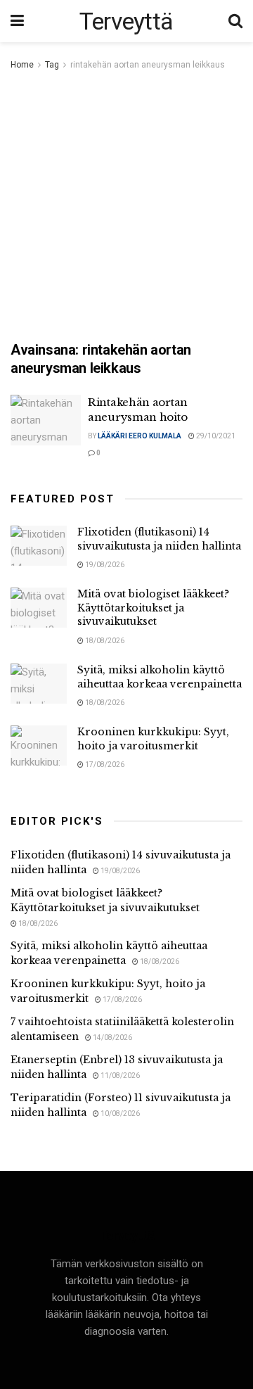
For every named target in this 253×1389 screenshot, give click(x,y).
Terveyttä (126, 21)
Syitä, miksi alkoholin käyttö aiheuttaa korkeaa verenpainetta (159, 677)
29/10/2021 (215, 436)
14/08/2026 (111, 1037)
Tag (52, 65)
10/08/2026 (119, 1113)
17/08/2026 (104, 764)
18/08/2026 (104, 641)
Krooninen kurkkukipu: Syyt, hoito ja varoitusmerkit (153, 738)
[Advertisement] (126, 207)
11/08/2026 (119, 1075)
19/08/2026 (104, 565)
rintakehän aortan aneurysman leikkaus (147, 65)
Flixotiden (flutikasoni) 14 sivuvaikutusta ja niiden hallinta (159, 539)
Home (22, 65)
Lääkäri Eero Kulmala (139, 436)
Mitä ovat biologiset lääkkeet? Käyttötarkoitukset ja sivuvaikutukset (153, 608)
